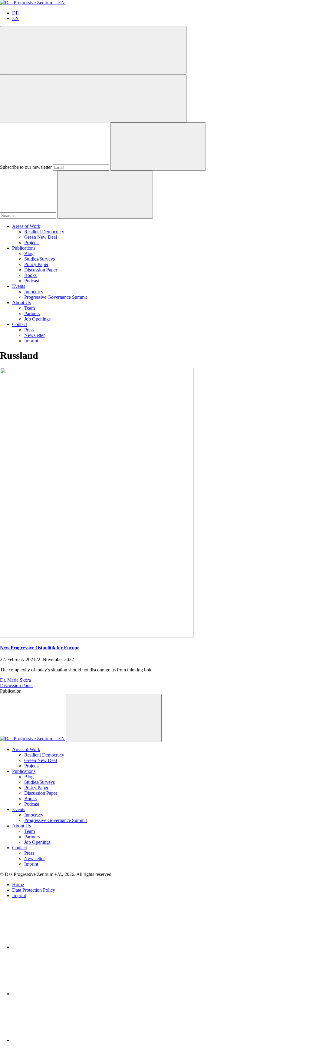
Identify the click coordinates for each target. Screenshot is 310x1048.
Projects (31, 242)
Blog (29, 253)
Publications (23, 248)
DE (15, 12)
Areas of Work (26, 226)
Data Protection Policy (33, 890)
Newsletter (34, 335)
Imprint (31, 340)
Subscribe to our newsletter (26, 167)
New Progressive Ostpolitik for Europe (39, 647)
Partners (32, 313)
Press (29, 329)
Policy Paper (36, 264)
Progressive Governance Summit (55, 297)
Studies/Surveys (39, 258)
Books (30, 275)
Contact (19, 324)
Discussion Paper (40, 269)
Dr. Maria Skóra (15, 680)
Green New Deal (40, 237)
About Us (21, 302)
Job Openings (37, 318)
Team (29, 308)
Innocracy (33, 291)
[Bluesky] (57, 993)
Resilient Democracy (44, 231)
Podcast (31, 280)
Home (18, 884)
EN (15, 18)
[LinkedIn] (57, 947)
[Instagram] (57, 1040)
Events (18, 286)
